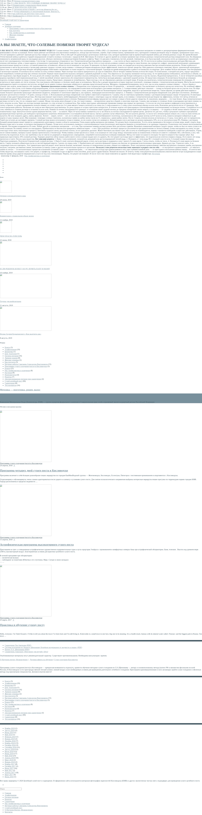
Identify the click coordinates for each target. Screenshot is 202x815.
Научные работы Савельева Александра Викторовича (26, 364)
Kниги (7, 347)
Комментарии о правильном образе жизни (30, 5)
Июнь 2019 (9, 733)
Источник (156, 154)
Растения (8, 373)
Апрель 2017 (10, 773)
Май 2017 (8, 770)
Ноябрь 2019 (10, 728)
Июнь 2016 (9, 777)
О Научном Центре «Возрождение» (19, 810)
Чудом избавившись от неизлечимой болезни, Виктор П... (37, 12)
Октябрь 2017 (10, 766)
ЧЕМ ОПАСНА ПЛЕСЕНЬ (25, 7)
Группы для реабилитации (10, 301)
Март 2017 (9, 775)
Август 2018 (10, 749)
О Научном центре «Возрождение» (14, 660)
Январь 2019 (10, 739)
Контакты (9, 812)
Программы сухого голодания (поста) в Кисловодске (30, 28)
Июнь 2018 (9, 754)
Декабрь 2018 (10, 741)
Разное (12, 37)
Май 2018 (8, 756)
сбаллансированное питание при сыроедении (23, 379)
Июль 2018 (9, 752)
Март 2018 (9, 760)
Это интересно (10, 385)
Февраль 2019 (10, 737)
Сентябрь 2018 (10, 747)
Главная (8, 24)
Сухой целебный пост (13, 381)
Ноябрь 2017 (10, 764)
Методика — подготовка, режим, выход (20, 390)
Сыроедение (10, 383)
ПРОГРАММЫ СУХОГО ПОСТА (21, 394)
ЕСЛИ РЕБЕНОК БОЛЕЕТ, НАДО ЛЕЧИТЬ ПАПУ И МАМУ (25, 269)
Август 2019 (10, 730)
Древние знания (11, 358)
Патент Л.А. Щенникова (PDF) (17, 650)
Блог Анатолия (11, 354)
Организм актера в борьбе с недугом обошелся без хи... (36, 9)
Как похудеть (14, 31)
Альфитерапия (10, 39)
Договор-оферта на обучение (41, 660)
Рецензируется (10, 375)
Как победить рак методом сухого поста (28, 14)
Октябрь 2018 (10, 745)
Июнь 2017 (9, 768)
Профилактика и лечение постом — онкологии (31, 16)
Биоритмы (9, 352)
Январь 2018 (10, 762)
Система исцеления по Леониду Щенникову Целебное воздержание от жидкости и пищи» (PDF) (43, 647)
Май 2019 (8, 735)
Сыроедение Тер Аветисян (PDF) (18, 645)
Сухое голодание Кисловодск (66, 660)
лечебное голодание (13, 26)
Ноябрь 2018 (10, 743)
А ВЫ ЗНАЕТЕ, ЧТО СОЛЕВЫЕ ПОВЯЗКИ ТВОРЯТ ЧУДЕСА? (39, 3)
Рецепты (8, 377)
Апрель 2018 (10, 758)
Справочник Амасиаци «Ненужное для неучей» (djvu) (26, 652)
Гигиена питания (11, 356)
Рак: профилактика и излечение (22, 33)
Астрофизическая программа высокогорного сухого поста (37, 544)
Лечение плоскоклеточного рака (27, 1)
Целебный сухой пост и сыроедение (14, 20)
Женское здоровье (16, 35)
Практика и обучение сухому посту (22, 624)
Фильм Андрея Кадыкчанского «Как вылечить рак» (20, 334)
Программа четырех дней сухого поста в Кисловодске (34, 470)
